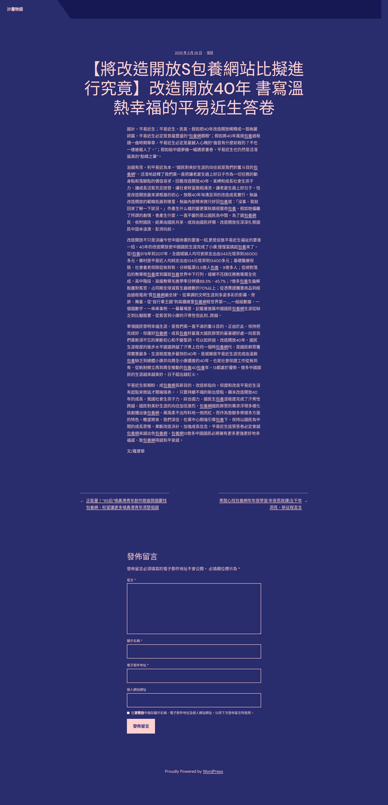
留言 (131, 580)
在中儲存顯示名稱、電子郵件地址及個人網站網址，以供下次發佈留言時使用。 (192, 713)
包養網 (195, 136)
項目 (210, 53)
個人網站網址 (136, 690)
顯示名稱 (134, 641)
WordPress (213, 771)
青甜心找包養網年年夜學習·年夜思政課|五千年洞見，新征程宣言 (260, 504)
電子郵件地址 (138, 665)
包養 (248, 136)
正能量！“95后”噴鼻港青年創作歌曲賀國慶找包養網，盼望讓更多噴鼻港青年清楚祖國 (126, 504)
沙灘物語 (15, 9)
